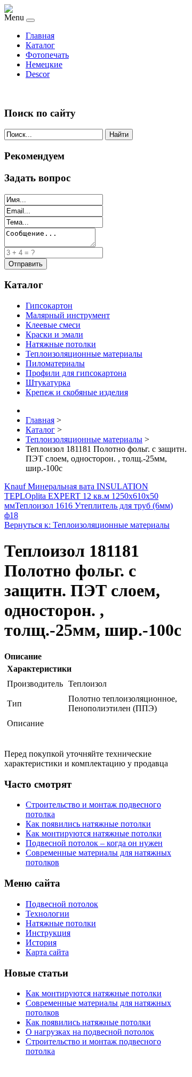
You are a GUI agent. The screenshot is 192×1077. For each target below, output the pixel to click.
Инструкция (48, 932)
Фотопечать (47, 54)
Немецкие (44, 64)
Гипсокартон (49, 305)
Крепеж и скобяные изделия (77, 392)
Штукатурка (48, 382)
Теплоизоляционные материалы (84, 353)
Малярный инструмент (68, 315)
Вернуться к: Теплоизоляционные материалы (87, 524)
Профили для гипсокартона (76, 373)
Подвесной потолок (62, 904)
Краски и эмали (54, 334)
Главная (40, 35)
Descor (38, 74)
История (41, 942)
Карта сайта (47, 952)
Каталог (40, 45)
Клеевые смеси (53, 324)
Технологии (47, 913)
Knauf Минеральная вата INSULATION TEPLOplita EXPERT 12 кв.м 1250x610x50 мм (81, 496)
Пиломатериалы (55, 363)
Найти (119, 134)
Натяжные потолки (61, 344)
